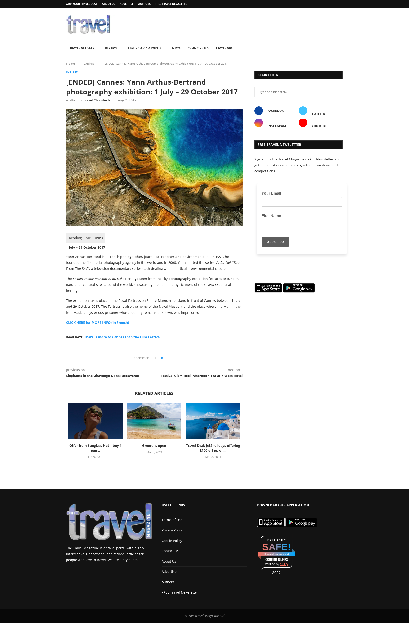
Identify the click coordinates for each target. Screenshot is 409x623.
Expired (89, 63)
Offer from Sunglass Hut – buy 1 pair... (95, 448)
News (176, 48)
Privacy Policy (172, 530)
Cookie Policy (172, 540)
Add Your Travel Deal (81, 3)
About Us (108, 3)
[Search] (340, 48)
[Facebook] (329, 4)
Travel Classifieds (97, 100)
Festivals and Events (144, 48)
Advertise (126, 3)
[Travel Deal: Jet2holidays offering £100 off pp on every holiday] (213, 421)
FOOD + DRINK (198, 48)
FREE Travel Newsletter (171, 3)
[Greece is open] (154, 421)
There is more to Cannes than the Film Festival (122, 337)
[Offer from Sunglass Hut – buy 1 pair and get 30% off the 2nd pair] (95, 421)
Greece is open (154, 445)
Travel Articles (82, 48)
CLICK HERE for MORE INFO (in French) (97, 322)
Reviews (111, 48)
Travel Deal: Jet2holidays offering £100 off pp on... (213, 448)
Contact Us (170, 551)
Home (70, 63)
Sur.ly (284, 564)
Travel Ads (224, 48)
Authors (144, 3)
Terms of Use (172, 520)
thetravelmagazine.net (276, 554)
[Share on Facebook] (168, 358)
